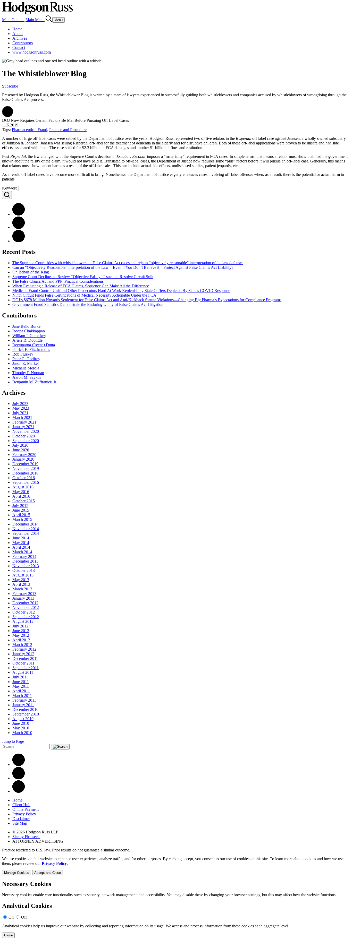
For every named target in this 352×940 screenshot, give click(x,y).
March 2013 (22, 589)
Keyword (10, 188)
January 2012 (23, 654)
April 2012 (21, 640)
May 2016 (20, 491)
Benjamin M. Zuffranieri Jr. (34, 382)
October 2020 (23, 436)
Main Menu (35, 20)
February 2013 (24, 593)
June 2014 (20, 538)
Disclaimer (21, 818)
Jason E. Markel (25, 363)
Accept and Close (47, 873)
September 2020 (25, 440)
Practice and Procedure (68, 129)
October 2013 (23, 570)
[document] (176, 909)
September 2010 (25, 714)
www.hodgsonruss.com (31, 52)
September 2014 (25, 533)
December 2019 (25, 464)
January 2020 (23, 459)
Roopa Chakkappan (28, 331)
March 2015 (22, 519)
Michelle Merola (25, 368)
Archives (19, 38)
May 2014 (20, 542)
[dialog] (176, 866)
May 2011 (20, 686)
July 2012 (20, 626)
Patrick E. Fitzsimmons (31, 349)
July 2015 (20, 505)
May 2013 (20, 579)
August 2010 (22, 719)
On (11, 917)
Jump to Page (13, 741)
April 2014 (21, 547)
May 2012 (20, 635)
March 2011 (22, 695)
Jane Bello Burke (26, 326)
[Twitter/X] (18, 778)
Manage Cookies (16, 873)
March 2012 (22, 644)
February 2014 (24, 556)
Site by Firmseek (26, 836)
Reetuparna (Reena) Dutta (33, 345)
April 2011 (21, 691)
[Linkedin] (18, 764)
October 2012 (23, 612)
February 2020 (24, 454)
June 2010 (20, 723)
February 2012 (24, 649)
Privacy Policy (24, 814)
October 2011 (23, 663)
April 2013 (21, 584)
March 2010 (22, 732)
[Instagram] (18, 791)
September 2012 (25, 617)
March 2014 (22, 552)
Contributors (22, 43)
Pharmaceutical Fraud (29, 129)
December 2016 (25, 473)
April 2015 (21, 515)
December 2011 (25, 658)
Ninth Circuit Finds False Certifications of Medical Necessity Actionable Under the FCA (84, 295)
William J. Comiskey (29, 335)
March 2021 (22, 417)
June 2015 (20, 510)
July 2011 (20, 677)
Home (17, 29)
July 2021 (20, 413)
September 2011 (25, 668)
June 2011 (20, 681)
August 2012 (22, 621)
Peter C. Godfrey (26, 359)
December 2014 (25, 524)
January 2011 (23, 705)
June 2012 (20, 630)
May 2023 (20, 408)
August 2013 (22, 575)
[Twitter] (18, 241)
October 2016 (23, 478)
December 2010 (25, 709)
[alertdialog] (176, 909)
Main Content (13, 20)
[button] (7, 116)
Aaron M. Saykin (26, 377)
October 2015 (23, 501)
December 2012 (25, 603)
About (17, 33)
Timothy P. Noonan (28, 372)
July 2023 (20, 403)
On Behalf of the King (30, 272)
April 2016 (21, 496)
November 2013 (25, 566)
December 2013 (25, 561)
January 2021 (23, 427)
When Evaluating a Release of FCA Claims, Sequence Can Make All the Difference (80, 286)
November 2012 (25, 607)
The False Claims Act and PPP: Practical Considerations (58, 281)
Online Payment (25, 809)
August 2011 (22, 672)
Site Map (19, 823)
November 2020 (25, 431)
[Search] (49, 20)
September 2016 (25, 482)
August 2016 (22, 487)
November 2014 (25, 529)
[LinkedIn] (18, 227)
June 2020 (20, 450)
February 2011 (24, 700)
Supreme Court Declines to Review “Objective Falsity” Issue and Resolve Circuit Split (82, 276)
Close (8, 935)
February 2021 (24, 422)
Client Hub (21, 805)
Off (24, 917)
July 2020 (20, 445)
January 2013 (23, 598)
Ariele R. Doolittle (27, 340)
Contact (18, 47)
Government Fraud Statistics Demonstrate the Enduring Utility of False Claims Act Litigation (87, 304)
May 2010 (20, 728)
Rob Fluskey (22, 354)
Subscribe (10, 86)
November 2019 (25, 468)
